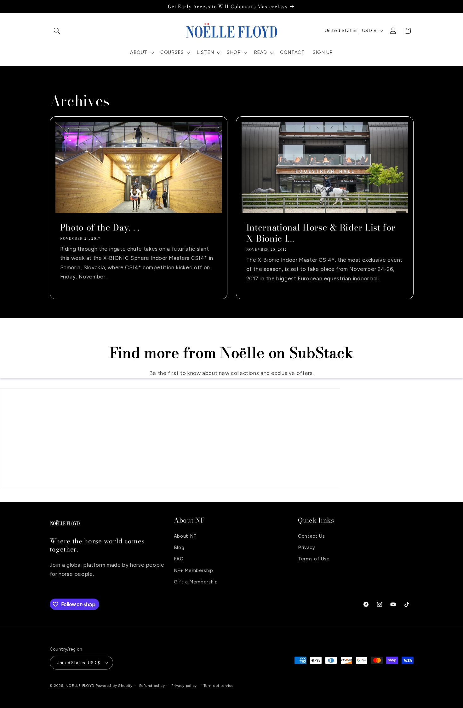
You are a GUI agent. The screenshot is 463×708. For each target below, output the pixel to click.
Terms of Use (314, 559)
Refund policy (152, 685)
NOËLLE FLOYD (80, 685)
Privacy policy (184, 685)
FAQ (179, 559)
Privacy (306, 547)
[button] (57, 30)
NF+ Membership (193, 570)
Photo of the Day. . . (100, 227)
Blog (179, 547)
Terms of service (218, 685)
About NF (185, 536)
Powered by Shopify (114, 685)
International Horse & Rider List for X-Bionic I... (321, 233)
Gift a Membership (196, 582)
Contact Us (311, 536)
